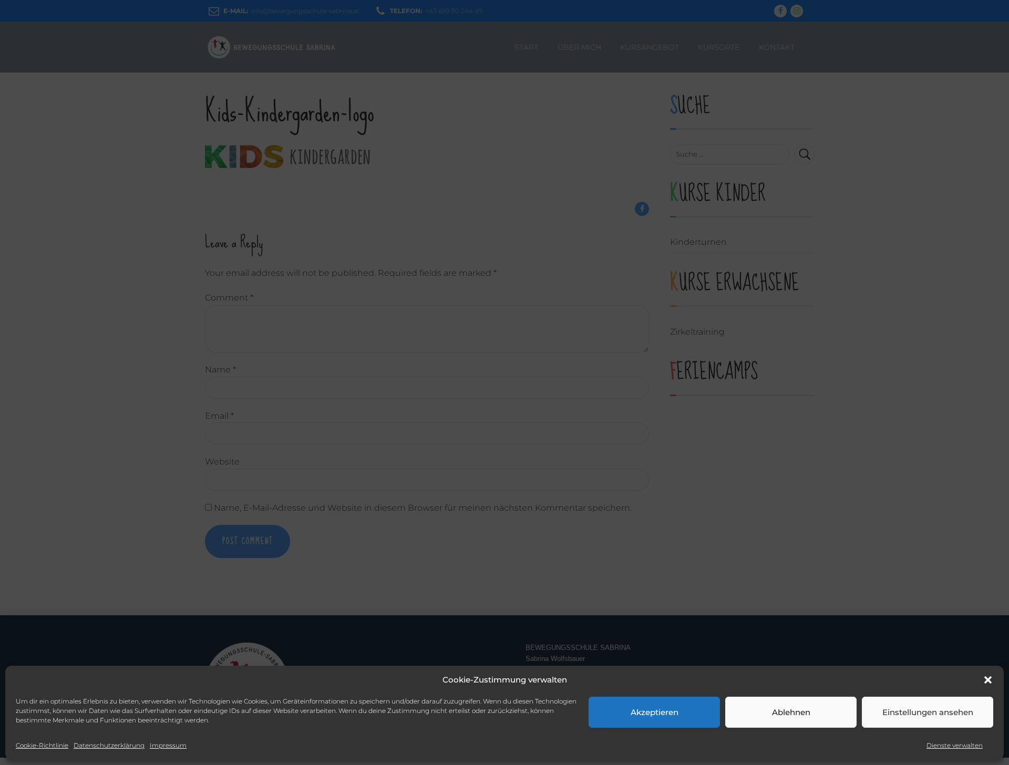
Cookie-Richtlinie (42, 745)
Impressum (168, 745)
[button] (988, 680)
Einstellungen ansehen (927, 712)
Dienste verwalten (954, 745)
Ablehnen (791, 712)
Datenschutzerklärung (109, 745)
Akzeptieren (654, 712)
